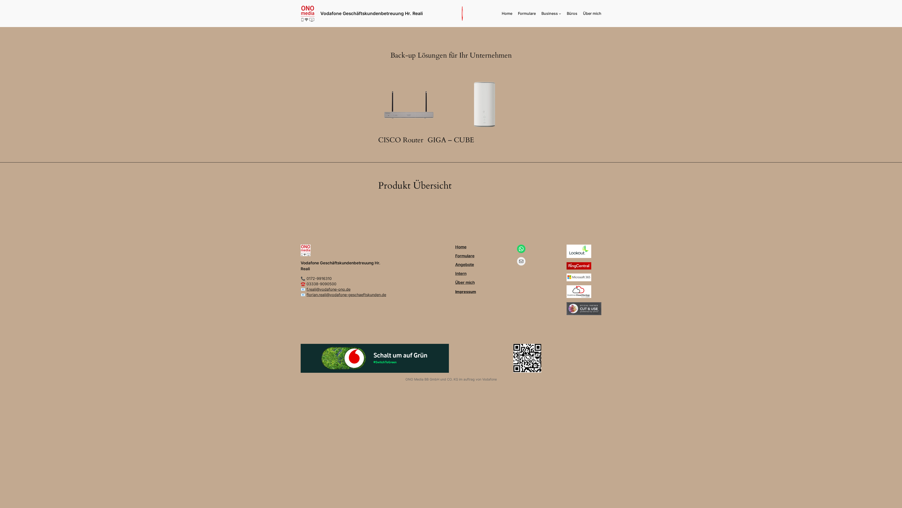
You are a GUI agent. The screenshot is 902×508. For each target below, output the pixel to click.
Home (461, 247)
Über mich (465, 282)
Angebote (464, 264)
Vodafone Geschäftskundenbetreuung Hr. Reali (371, 13)
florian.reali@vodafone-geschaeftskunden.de (346, 294)
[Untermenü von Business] (560, 13)
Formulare (464, 256)
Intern (461, 273)
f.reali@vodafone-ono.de (328, 289)
